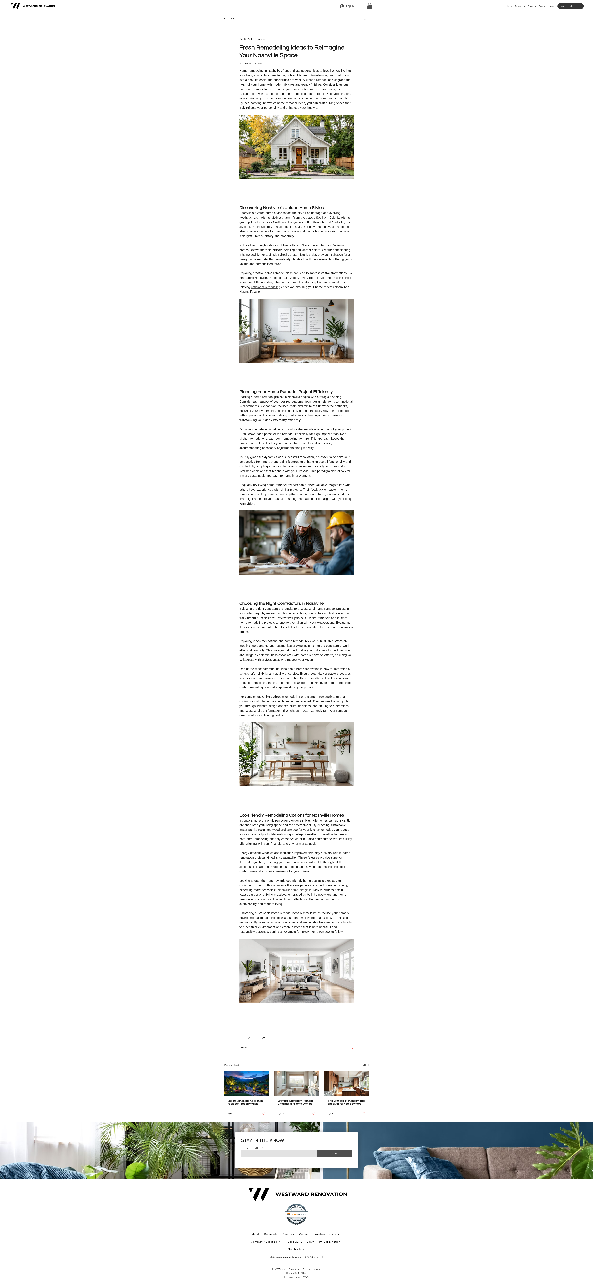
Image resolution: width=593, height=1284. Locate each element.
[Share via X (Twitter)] (248, 1038)
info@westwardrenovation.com (285, 1257)
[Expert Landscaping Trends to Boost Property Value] (246, 1083)
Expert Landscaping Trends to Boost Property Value (245, 1102)
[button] (369, 6)
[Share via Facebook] (240, 1038)
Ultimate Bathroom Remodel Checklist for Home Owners (296, 1102)
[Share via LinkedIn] (255, 1038)
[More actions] (352, 39)
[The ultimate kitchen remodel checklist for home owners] (346, 1083)
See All (365, 1065)
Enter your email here (251, 1148)
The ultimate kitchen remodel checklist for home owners (346, 1102)
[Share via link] (263, 1038)
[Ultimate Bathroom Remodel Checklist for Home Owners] (296, 1083)
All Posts (229, 18)
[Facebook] (322, 1256)
